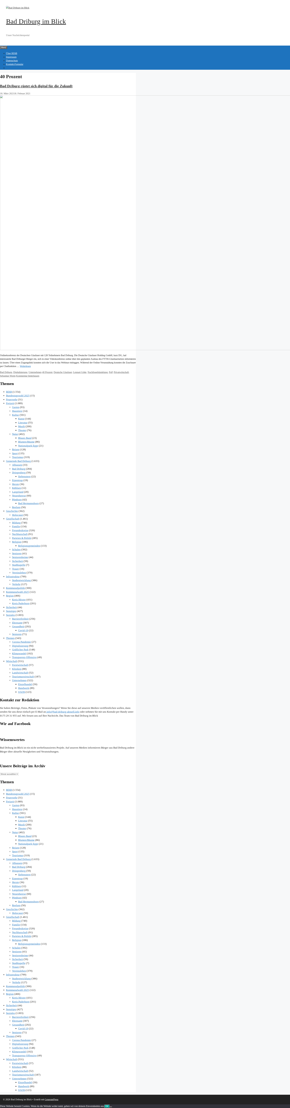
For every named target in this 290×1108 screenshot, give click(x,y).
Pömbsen (17, 499)
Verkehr (16, 584)
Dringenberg (19, 472)
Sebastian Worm (8, 376)
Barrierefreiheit (20, 618)
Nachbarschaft (20, 534)
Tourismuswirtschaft (23, 676)
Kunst (21, 418)
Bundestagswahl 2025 (18, 395)
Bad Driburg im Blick (36, 21)
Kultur (15, 415)
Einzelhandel (25, 684)
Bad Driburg (6, 372)
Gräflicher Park (20, 649)
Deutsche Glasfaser (63, 372)
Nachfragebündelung (98, 372)
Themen (10, 638)
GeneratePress (51, 1099)
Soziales (10, 615)
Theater (22, 430)
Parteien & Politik (21, 538)
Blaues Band (25, 438)
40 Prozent (47, 372)
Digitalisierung (20, 372)
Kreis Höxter (19, 599)
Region (10, 595)
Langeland (17, 491)
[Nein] (111, 1106)
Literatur (22, 422)
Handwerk (23, 688)
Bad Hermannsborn (28, 503)
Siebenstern (24, 476)
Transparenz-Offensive (24, 657)
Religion (16, 541)
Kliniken (16, 668)
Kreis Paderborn (20, 603)
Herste (15, 484)
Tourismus (17, 457)
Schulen (16, 549)
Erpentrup (17, 480)
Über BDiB (11, 53)
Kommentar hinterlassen (27, 376)
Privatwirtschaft (121, 372)
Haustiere (17, 411)
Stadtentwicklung (21, 580)
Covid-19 (23, 630)
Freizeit (10, 403)
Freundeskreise (20, 530)
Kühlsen (16, 488)
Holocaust (17, 515)
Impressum (11, 57)
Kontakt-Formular (14, 64)
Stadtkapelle (18, 565)
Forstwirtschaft (20, 665)
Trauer (15, 568)
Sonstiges (11, 611)
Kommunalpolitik (15, 588)
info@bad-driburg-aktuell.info (62, 711)
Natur (15, 434)
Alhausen (17, 464)
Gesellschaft (12, 518)
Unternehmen (35, 372)
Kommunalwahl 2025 (17, 592)
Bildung (16, 522)
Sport (15, 453)
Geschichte (12, 511)
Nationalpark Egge (28, 445)
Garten (15, 407)
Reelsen (16, 507)
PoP (111, 372)
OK (107, 1106)
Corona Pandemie (21, 641)
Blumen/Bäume (26, 441)
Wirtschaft (11, 661)
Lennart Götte (79, 372)
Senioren (17, 553)
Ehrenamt (17, 622)
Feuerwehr (11, 399)
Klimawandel (19, 653)
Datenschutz (12, 60)
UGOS (21, 692)
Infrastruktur (13, 576)
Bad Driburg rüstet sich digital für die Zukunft (36, 86)
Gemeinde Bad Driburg (18, 461)
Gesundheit (18, 626)
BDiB (9, 391)
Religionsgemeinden (29, 545)
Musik (21, 426)
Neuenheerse (19, 495)
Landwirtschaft (20, 672)
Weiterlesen (25, 366)
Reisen (15, 449)
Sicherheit (17, 561)
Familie (16, 526)
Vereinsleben (19, 572)
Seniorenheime (20, 557)
